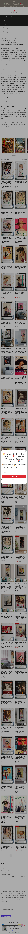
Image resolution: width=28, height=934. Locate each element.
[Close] (25, 451)
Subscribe (14, 476)
